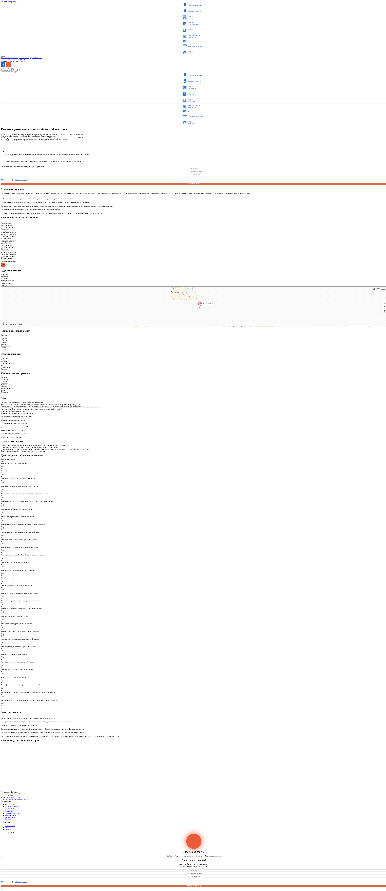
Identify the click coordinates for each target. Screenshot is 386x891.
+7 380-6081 (7, 68)
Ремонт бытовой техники (9, 58)
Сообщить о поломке (20, 799)
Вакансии (38, 58)
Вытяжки (8, 819)
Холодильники (10, 804)
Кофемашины (9, 812)
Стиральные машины (12, 806)
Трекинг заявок (24, 58)
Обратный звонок (7, 799)
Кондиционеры (10, 817)
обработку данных (21, 180)
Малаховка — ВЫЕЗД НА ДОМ (13, 59)
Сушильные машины (12, 810)
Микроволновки (10, 815)
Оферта (32, 58)
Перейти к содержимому (9, 2)
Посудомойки (9, 808)
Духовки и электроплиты (13, 813)
